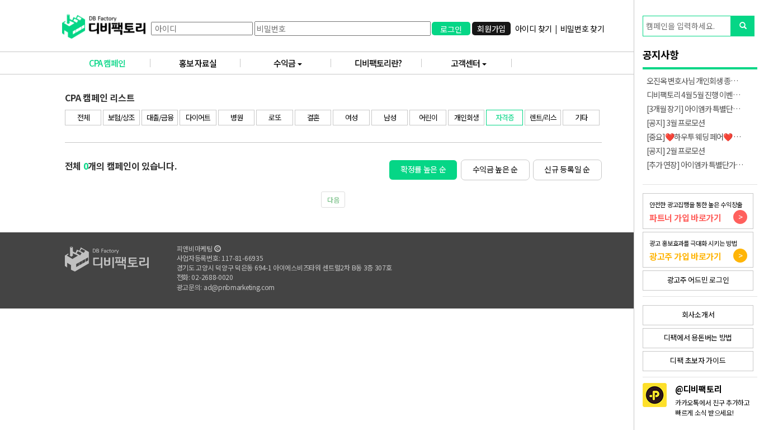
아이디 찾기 (533, 28)
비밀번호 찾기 (582, 28)
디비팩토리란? (378, 63)
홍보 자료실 (197, 63)
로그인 (451, 29)
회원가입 (491, 28)
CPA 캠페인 (107, 63)
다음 (333, 199)
